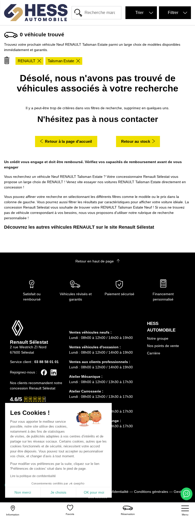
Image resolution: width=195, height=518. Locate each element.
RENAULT (26, 61)
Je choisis (58, 492)
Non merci (22, 492)
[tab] (105, 325)
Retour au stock (135, 141)
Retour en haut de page (95, 261)
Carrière (153, 353)
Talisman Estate (61, 61)
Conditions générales (151, 492)
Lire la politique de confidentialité (33, 476)
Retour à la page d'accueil (68, 141)
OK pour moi (94, 492)
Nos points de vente (163, 346)
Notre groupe (157, 338)
